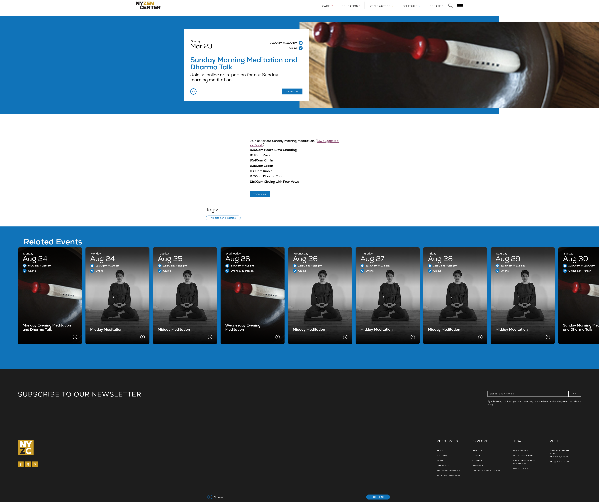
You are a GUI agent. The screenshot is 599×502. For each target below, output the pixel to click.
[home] (167, 5)
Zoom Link (378, 497)
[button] (326, 5)
